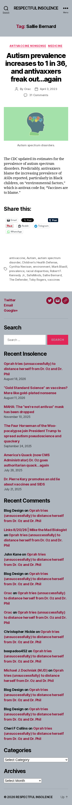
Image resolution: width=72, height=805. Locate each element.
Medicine (55, 45)
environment (41, 266)
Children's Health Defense (39, 262)
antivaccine (17, 258)
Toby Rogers (37, 279)
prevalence (16, 271)
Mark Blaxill (59, 266)
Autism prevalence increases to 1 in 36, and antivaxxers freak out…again (36, 67)
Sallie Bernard (52, 275)
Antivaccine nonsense (28, 45)
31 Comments (38, 95)
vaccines (53, 279)
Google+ (11, 310)
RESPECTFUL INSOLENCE (36, 8)
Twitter (10, 300)
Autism (31, 258)
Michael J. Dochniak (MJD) (25, 670)
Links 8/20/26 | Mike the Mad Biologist (35, 530)
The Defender (18, 279)
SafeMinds (34, 275)
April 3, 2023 (48, 89)
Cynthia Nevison (20, 266)
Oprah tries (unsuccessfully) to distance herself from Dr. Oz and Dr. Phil (33, 369)
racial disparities (37, 271)
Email (8, 305)
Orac (27, 89)
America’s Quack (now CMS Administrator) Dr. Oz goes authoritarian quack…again (27, 460)
